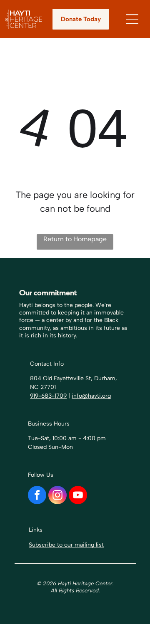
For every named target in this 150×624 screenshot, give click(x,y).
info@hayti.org (91, 395)
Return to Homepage (75, 239)
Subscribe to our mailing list (66, 544)
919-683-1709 (48, 395)
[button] (132, 19)
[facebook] (37, 496)
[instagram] (57, 496)
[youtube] (78, 496)
